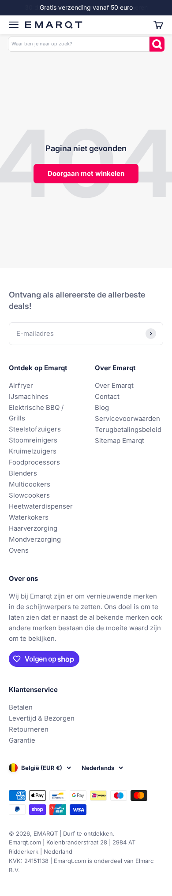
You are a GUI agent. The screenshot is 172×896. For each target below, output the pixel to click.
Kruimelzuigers (32, 451)
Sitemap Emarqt (119, 440)
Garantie (22, 740)
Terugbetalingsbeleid (128, 429)
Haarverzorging (33, 528)
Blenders (23, 473)
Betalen (21, 707)
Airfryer (21, 385)
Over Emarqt (114, 385)
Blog (102, 407)
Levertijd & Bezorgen (42, 718)
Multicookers (29, 484)
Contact (107, 396)
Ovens (19, 550)
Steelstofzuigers (35, 429)
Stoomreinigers (33, 440)
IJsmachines (29, 396)
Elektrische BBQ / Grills (36, 412)
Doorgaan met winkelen (86, 173)
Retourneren (29, 729)
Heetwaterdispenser (41, 506)
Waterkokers (29, 517)
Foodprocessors (34, 462)
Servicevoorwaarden (127, 418)
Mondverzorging (35, 539)
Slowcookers (29, 495)
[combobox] (79, 44)
